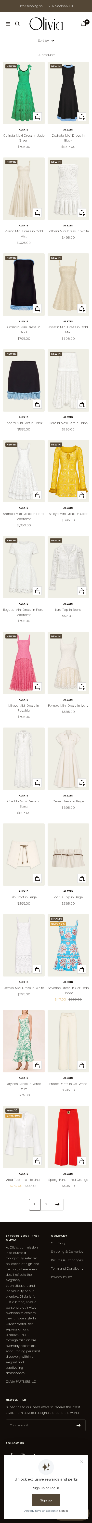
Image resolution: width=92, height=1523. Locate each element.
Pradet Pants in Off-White (68, 1083)
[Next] (57, 1204)
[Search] (17, 24)
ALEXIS (24, 129)
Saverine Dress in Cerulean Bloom (68, 990)
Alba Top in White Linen (23, 1179)
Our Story (58, 1243)
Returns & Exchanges (67, 1260)
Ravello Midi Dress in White (23, 988)
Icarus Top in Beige (68, 897)
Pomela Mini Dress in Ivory (68, 705)
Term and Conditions (67, 1268)
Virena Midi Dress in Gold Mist (24, 234)
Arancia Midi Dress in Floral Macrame (23, 516)
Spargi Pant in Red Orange (68, 1179)
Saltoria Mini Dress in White (68, 231)
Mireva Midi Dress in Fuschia (23, 708)
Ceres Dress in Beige (68, 801)
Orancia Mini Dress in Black (23, 330)
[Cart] (83, 23)
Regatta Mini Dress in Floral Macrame (23, 612)
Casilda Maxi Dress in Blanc (23, 804)
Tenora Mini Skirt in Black (23, 423)
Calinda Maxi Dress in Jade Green (23, 138)
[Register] (79, 1425)
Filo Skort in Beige (24, 897)
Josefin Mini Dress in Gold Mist (68, 330)
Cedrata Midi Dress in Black (68, 138)
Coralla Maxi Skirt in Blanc (68, 423)
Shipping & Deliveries (67, 1251)
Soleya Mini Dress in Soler (68, 513)
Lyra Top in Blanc (68, 609)
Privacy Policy (61, 1277)
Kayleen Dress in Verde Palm (23, 1086)
